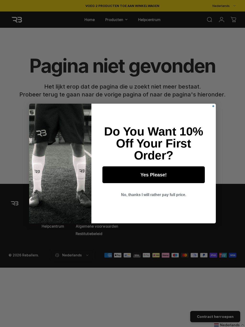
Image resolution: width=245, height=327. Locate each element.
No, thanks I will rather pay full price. (153, 195)
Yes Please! (153, 174)
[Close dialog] (213, 106)
